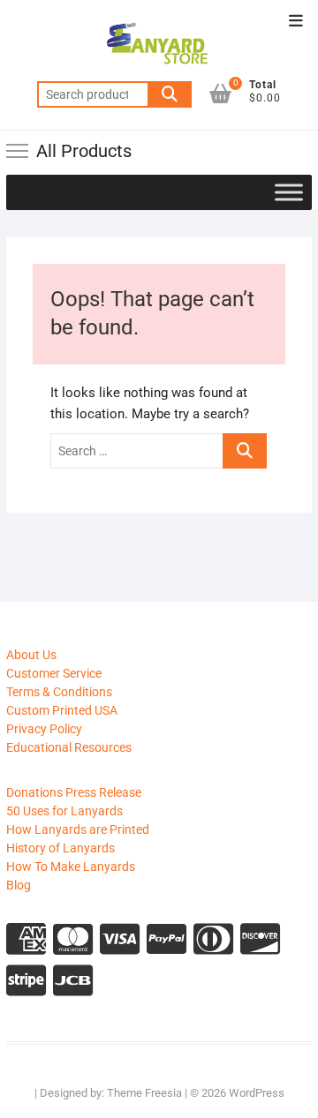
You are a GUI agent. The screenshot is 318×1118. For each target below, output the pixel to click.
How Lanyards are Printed (77, 829)
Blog (18, 885)
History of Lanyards (60, 848)
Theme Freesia (144, 1092)
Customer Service (54, 673)
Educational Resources (69, 747)
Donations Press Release (73, 792)
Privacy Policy (44, 729)
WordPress (256, 1092)
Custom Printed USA (61, 710)
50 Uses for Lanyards (64, 811)
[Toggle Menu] (289, 192)
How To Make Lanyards (70, 866)
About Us (31, 655)
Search (170, 94)
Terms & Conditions (59, 692)
